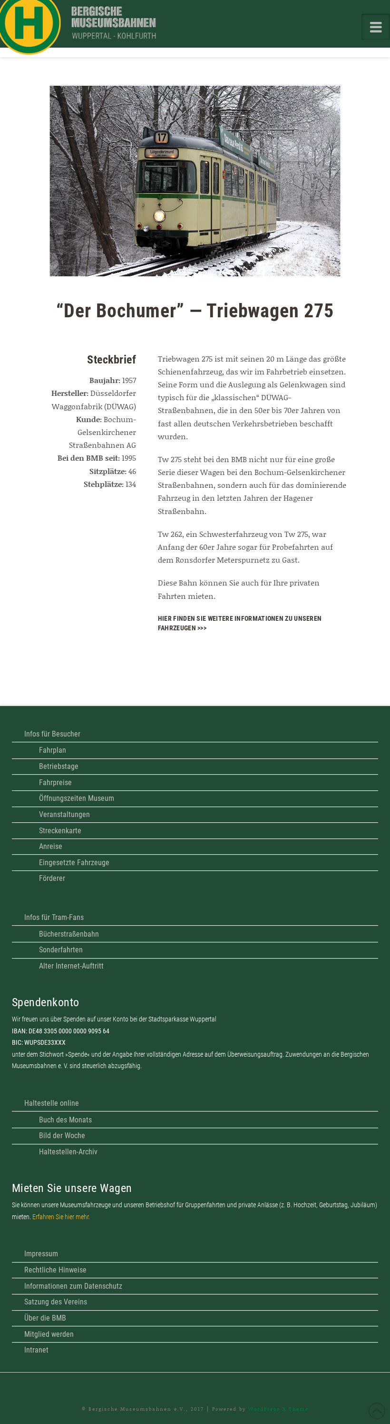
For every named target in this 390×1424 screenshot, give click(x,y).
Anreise (50, 846)
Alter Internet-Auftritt (71, 965)
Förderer (52, 878)
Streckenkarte (60, 830)
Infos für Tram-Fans (54, 917)
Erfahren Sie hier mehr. (61, 1217)
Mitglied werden (49, 1334)
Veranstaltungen (64, 814)
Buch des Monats (65, 1119)
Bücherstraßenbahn (69, 934)
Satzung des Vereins (55, 1301)
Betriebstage (58, 766)
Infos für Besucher (52, 733)
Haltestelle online (51, 1103)
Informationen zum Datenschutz (73, 1286)
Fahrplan (52, 750)
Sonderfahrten (61, 949)
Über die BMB (45, 1318)
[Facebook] (195, 1387)
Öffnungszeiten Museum (76, 798)
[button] (375, 27)
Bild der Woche (62, 1135)
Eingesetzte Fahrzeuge (74, 862)
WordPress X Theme (278, 1408)
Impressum (41, 1253)
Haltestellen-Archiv (68, 1151)
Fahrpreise (55, 782)
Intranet (36, 1349)
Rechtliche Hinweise (55, 1269)
